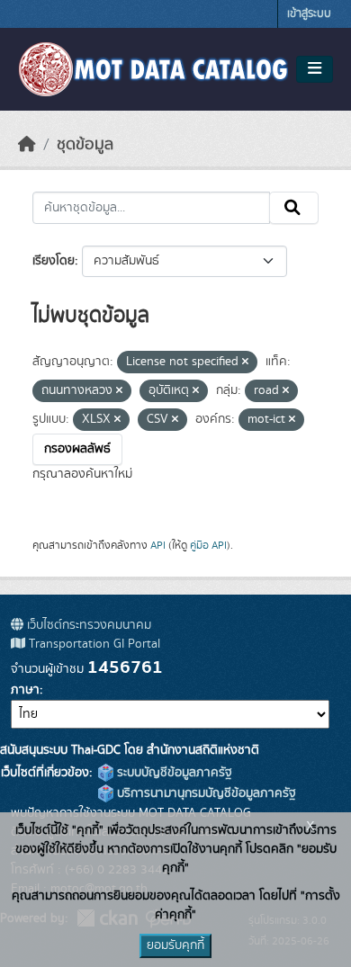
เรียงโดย (53, 261)
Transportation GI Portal (92, 644)
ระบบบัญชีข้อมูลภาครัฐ (172, 773)
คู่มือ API (208, 545)
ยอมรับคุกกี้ (175, 945)
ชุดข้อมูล (85, 145)
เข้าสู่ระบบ (309, 13)
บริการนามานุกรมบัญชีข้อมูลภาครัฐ (204, 793)
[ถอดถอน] (245, 362)
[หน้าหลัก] (27, 145)
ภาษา (25, 690)
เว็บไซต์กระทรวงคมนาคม (87, 625)
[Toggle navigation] (314, 69)
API (158, 545)
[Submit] (294, 208)
